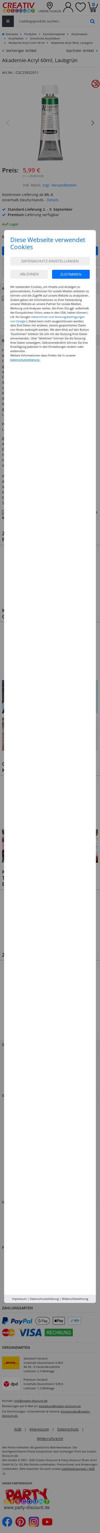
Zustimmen (71, 274)
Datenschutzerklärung (44, 1299)
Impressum (19, 1299)
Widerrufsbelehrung (75, 1299)
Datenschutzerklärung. (25, 360)
